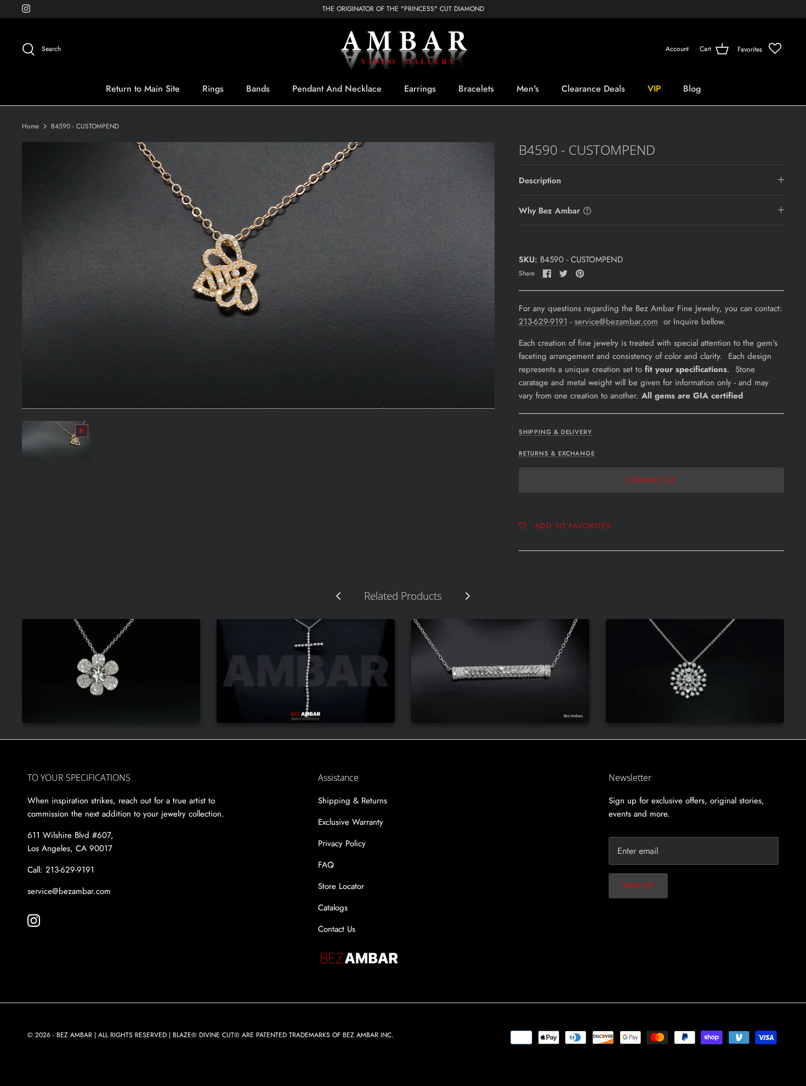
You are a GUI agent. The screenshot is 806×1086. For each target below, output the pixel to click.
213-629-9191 (543, 322)
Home (30, 126)
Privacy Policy (342, 843)
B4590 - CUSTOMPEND (85, 126)
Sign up (638, 885)
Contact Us (651, 480)
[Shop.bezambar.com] (403, 49)
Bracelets (476, 88)
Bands (258, 88)
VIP (654, 88)
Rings (213, 88)
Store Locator (341, 886)
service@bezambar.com (616, 322)
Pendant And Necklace (337, 88)
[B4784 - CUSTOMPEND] (695, 671)
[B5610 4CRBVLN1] (306, 671)
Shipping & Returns (352, 801)
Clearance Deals (593, 88)
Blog (692, 88)
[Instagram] (26, 8)
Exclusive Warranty (350, 822)
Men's (527, 88)
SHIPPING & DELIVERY (555, 431)
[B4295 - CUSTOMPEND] (500, 671)
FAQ (326, 865)
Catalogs (333, 908)
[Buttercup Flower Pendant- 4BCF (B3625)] (111, 671)
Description (540, 181)
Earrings (420, 88)
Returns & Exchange (557, 453)
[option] (258, 275)
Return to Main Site (143, 88)
